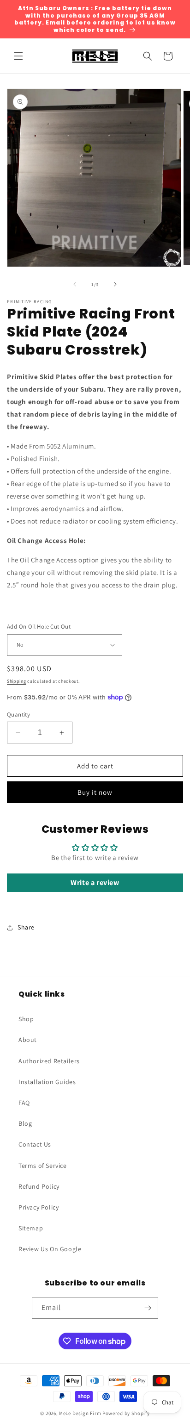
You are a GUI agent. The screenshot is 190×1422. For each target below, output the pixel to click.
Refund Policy (38, 1186)
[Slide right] (115, 284)
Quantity (18, 714)
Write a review (95, 882)
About (27, 1039)
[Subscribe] (147, 1308)
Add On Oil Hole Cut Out (39, 626)
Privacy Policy (38, 1207)
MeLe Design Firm (80, 1413)
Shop (26, 1019)
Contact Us (34, 1144)
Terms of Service (42, 1165)
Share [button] (26, 927)
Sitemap (30, 1228)
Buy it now (95, 792)
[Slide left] (75, 284)
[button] (18, 56)
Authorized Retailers (49, 1061)
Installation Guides (47, 1082)
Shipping (16, 681)
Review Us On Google (49, 1249)
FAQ (24, 1102)
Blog (25, 1123)
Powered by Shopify (126, 1413)
